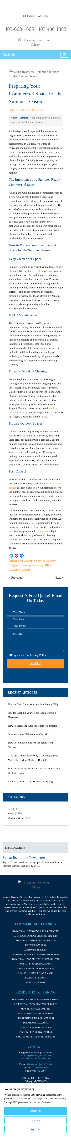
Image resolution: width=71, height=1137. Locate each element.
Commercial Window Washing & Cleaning (35, 931)
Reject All (35, 1129)
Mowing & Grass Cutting (35, 1008)
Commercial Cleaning (35, 924)
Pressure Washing (35, 945)
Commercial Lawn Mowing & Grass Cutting (35, 959)
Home (14, 117)
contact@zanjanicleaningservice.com (35, 1058)
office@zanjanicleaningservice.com (34, 1055)
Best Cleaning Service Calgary (36, 560)
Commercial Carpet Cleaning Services (36, 936)
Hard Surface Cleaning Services (35, 968)
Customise (35, 1120)
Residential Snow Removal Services (35, 1004)
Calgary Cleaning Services (25, 565)
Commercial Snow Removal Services (35, 940)
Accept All (35, 1111)
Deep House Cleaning (35, 1022)
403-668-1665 (19, 29)
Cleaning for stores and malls (35, 973)
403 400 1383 (52, 29)
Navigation (10, 54)
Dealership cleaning (36, 978)
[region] (35, 1110)
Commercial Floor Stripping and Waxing (35, 954)
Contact (35, 1047)
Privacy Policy (37, 655)
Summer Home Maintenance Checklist (28, 734)
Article (24, 117)
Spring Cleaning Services (35, 1027)
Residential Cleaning (35, 992)
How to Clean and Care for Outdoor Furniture (32, 725)
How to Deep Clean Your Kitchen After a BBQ (33, 704)
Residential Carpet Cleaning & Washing (35, 999)
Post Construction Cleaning (35, 964)
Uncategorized (16, 818)
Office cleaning (35, 982)
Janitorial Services (35, 950)
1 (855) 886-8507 (40, 1067)
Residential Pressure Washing (35, 1018)
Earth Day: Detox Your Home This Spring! (31, 781)
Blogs (11, 813)
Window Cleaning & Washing (36, 1032)
